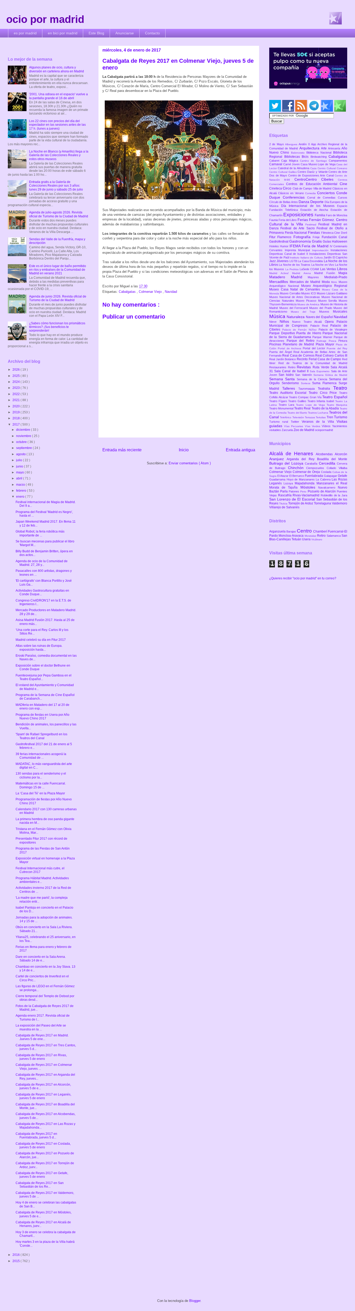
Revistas (305, 367)
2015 (16, 1261)
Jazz (273, 261)
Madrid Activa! (280, 273)
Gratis (317, 241)
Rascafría (285, 495)
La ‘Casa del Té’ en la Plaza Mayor (40, 793)
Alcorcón (341, 454)
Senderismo (291, 383)
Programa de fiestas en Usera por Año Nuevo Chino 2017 (42, 716)
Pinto (303, 491)
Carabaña (312, 463)
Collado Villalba (337, 468)
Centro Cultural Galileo (283, 171)
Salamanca (334, 535)
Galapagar (331, 475)
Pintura (342, 340)
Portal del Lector (315, 348)
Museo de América (308, 304)
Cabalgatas (128, 292)
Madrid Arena (303, 273)
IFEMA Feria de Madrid (310, 246)
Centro (305, 531)
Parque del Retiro (302, 341)
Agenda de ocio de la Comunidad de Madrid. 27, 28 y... (42, 563)
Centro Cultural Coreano (332, 168)
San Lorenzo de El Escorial (292, 499)
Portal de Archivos (290, 348)
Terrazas (310, 417)
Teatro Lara (287, 404)
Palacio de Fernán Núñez (300, 329)
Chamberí (320, 531)
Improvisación (321, 250)
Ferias (303, 220)
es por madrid (25, 33)
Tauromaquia (308, 388)
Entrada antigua (240, 450)
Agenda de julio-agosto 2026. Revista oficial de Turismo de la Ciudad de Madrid (58, 214)
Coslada (326, 471)
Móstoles (309, 487)
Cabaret (275, 160)
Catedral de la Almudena (294, 168)
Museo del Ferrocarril (294, 307)
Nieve (274, 321)
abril (19, 478)
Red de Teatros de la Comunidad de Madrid (312, 363)
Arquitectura (310, 148)
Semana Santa (283, 379)
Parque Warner (323, 337)
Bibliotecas (293, 157)
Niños (286, 321)
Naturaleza (296, 317)
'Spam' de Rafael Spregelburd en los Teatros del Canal (41, 736)
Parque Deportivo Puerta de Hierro (296, 333)
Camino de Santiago (314, 160)
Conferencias (295, 197)
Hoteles (274, 246)
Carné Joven (292, 164)
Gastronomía (300, 241)
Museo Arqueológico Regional (324, 286)
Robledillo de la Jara (334, 495)
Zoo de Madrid (304, 430)
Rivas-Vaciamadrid (307, 495)
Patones (294, 491)
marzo (21, 484)
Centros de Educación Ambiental (313, 184)
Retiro (292, 367)
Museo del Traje (305, 311)
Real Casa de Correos (298, 355)
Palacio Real (320, 325)
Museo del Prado (321, 307)
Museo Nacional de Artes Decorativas (295, 297)
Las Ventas (328, 269)
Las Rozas (339, 479)
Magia (342, 273)
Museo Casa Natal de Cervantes (295, 289)
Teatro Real (302, 408)
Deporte (317, 202)
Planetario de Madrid (299, 344)
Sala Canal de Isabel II (292, 371)
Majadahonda (305, 483)
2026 (16, 369)
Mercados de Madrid (306, 282)
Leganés (276, 483)
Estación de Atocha (315, 209)
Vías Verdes (313, 426)
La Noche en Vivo (323, 264)
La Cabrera (324, 479)
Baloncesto (298, 152)
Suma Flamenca (325, 383)
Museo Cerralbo (290, 293)
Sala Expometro (320, 371)
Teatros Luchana (318, 412)
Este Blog (96, 33)
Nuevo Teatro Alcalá (308, 321)
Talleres (290, 388)
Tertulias (321, 417)
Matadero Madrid (288, 277)
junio (20, 466)
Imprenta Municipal (298, 250)
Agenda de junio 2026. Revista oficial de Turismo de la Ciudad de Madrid (57, 298)
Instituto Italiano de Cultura (307, 257)
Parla (284, 491)
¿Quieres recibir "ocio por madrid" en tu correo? (302, 578)
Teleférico (286, 417)
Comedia (311, 193)
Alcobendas (325, 454)
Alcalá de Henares (292, 453)
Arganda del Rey (302, 459)
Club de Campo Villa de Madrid (312, 188)
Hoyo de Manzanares (301, 479)
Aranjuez (278, 459)
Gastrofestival (279, 241)
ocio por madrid (45, 19)
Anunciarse (124, 33)
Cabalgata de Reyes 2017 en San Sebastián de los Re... (40, 1184)
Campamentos (338, 160)
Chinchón (297, 468)
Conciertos (326, 193)
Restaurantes (278, 367)
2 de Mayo (277, 144)
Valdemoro (339, 503)
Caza (314, 168)
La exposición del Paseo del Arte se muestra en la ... (41, 1027)
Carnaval (276, 164)
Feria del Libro (288, 219)
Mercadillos (279, 282)
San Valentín (304, 374)
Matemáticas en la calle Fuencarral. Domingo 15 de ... (41, 785)
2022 (16, 394)
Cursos (342, 197)
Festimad (311, 224)
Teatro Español (334, 397)
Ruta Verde (322, 367)
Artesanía (334, 148)
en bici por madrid (62, 33)
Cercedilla (328, 463)
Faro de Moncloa (336, 215)
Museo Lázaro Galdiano (332, 293)
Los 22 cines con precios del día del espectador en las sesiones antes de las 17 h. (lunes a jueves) (57, 124)
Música (278, 316)
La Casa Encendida (311, 261)
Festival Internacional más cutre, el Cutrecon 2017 (40, 870)
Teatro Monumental (281, 408)
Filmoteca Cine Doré (334, 232)
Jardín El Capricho (335, 257)
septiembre (24, 448)
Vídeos (327, 426)
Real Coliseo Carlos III (331, 355)
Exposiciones (299, 214)
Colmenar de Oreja (307, 472)
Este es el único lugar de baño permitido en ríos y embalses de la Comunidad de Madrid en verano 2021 (57, 269)
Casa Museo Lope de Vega (318, 164)
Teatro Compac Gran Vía (305, 397)
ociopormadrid (324, 430)
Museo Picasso (307, 300)
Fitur (273, 237)
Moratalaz (311, 535)
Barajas (291, 531)
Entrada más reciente (122, 450)
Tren (330, 417)
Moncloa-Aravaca (291, 535)
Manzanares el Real (332, 483)
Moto (335, 282)
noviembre (24, 436)
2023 (16, 388)
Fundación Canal (334, 237)
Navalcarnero (328, 487)
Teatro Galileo (297, 401)
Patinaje (323, 340)
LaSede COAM (310, 269)
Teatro (340, 388)
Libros (342, 269)
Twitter (296, 421)
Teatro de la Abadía (326, 408)
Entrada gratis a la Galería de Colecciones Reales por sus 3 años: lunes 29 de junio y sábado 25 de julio (56, 185)
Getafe (342, 476)
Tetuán (297, 539)
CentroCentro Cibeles (316, 179)
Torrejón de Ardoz (301, 503)
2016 (16, 1255)
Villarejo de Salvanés (284, 507)
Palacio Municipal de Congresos (308, 323)
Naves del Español (320, 317)
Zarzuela (288, 430)
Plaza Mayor (326, 344)
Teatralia (325, 388)
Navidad (171, 292)
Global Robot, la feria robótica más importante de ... (40, 533)
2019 (16, 412)
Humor (285, 246)
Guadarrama (278, 479)
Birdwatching (320, 156)
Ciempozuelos (316, 468)
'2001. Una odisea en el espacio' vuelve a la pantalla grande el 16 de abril (58, 96)
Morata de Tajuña (284, 487)
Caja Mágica (290, 160)
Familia (320, 215)
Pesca (334, 340)
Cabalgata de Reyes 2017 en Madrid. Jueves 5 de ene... (42, 1037)
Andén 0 (305, 144)
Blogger (194, 1301)
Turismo (340, 417)
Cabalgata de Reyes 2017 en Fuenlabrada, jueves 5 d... (36, 1135)
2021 (16, 400)
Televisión (298, 417)
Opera (331, 322)
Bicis (306, 157)
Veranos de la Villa (319, 421)
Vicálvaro (316, 539)
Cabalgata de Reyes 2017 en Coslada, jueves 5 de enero (43, 1145)
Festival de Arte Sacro (298, 228)
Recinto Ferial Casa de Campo (319, 359)
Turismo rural (280, 421)
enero (20, 496)
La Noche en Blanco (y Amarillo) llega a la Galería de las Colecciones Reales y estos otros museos (58, 155)
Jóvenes (283, 261)
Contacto (152, 33)
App (314, 144)
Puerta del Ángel (281, 351)
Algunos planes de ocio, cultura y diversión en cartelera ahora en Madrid (56, 69)
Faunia (274, 219)
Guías (327, 241)
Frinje (317, 237)
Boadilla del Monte (332, 459)
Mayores (316, 277)
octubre (22, 442)
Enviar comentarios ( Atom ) (190, 463)
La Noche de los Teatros (295, 264)
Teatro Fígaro (278, 401)
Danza (304, 202)
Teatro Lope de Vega (311, 404)
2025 (16, 376)
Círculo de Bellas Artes (284, 202)
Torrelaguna (323, 503)
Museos (326, 311)
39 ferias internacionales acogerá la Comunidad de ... (41, 755)
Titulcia (283, 503)
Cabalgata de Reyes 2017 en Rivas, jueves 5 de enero (41, 1057)
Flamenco (285, 237)
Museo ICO (309, 293)
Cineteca (276, 188)
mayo (20, 472)
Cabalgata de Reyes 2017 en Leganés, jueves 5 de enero (43, 1096)
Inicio (184, 450)
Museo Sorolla (328, 300)
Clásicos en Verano (291, 193)
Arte (324, 148)
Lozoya (289, 483)
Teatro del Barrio (297, 412)
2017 (16, 424)
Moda (326, 282)
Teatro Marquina (337, 404)
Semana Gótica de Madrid (330, 374)
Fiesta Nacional (296, 233)
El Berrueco (297, 475)
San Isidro (287, 375)
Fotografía (303, 237)
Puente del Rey (337, 348)
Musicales (340, 311)
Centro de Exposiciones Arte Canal (311, 175)
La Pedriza (292, 269)
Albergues (292, 144)
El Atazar (283, 475)
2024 (16, 382)
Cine (343, 184)
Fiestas (314, 232)
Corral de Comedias (322, 197)
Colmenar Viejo (151, 292)
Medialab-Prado (335, 277)
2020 (16, 406)
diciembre (23, 430)
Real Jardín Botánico (283, 359)
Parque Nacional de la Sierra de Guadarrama (308, 335)
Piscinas (276, 344)
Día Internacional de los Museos (309, 206)
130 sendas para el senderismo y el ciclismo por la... (41, 775)
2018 (16, 418)
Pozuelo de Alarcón (322, 491)
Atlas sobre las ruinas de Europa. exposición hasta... (39, 647)
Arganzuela (277, 531)
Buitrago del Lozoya (287, 463)
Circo (287, 188)
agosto (21, 454)
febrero (21, 490)
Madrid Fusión (326, 273)
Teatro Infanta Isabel (321, 401)
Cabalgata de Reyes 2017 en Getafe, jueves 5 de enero (42, 1175)
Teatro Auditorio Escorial (289, 393)
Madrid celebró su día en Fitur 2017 (41, 640)
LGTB (294, 261)
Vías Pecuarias (294, 426)
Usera (306, 539)
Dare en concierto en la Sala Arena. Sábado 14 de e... (41, 958)
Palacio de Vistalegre (333, 329)
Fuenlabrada (314, 476)
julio (19, 460)
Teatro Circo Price (324, 393)
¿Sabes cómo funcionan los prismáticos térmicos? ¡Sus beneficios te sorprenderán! (57, 327)
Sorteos (306, 383)
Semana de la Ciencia (313, 379)
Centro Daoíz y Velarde (313, 171)
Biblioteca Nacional (319, 152)
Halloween (339, 241)
